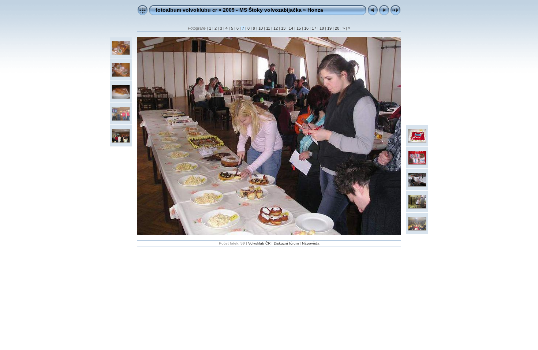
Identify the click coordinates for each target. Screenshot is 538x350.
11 (268, 28)
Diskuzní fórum (286, 243)
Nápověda (311, 243)
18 (321, 28)
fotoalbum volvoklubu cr (186, 10)
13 (283, 28)
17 (314, 28)
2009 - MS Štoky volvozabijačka (262, 10)
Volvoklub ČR (259, 243)
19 (329, 28)
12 (275, 28)
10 (260, 28)
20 (337, 28)
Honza (315, 10)
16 (306, 28)
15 (298, 28)
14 (291, 28)
